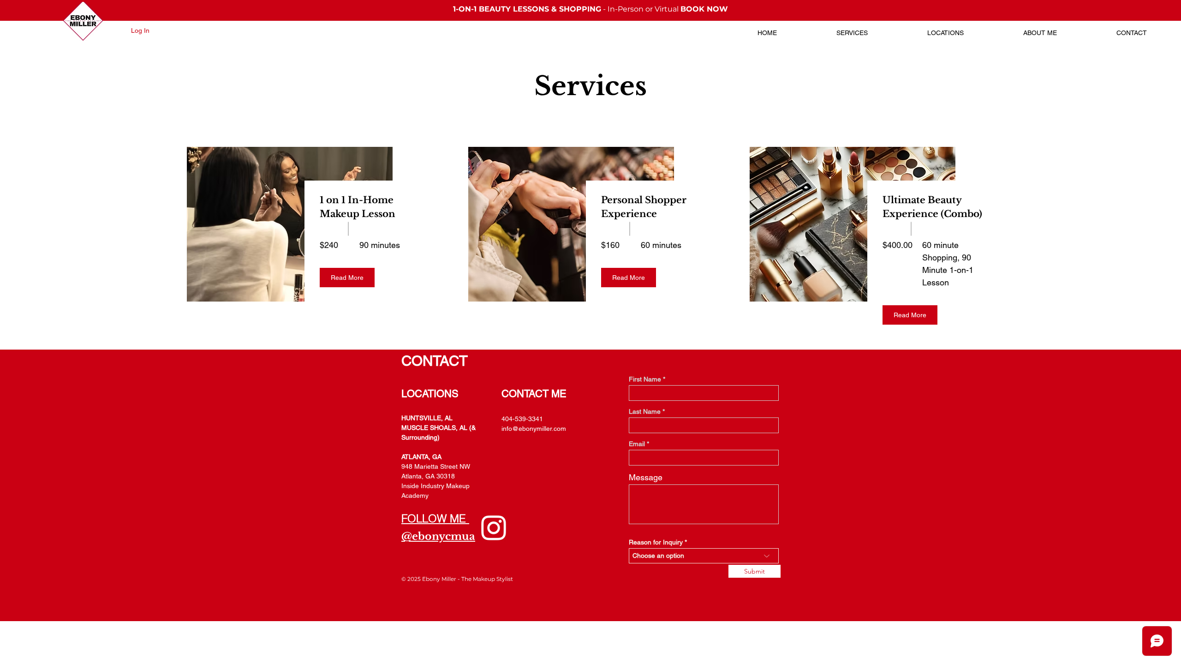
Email (637, 444)
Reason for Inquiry (656, 542)
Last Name (645, 411)
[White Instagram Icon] (493, 527)
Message (645, 477)
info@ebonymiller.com (533, 428)
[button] (347, 277)
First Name (645, 379)
